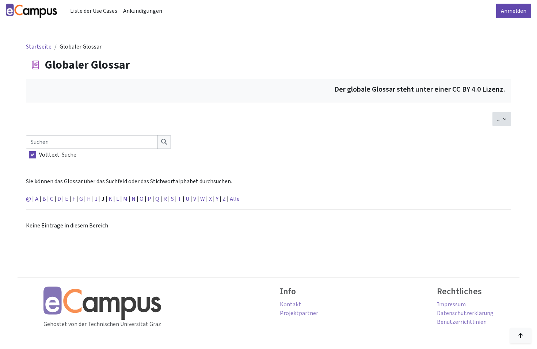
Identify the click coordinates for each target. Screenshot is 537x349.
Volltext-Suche (57, 155)
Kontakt (290, 304)
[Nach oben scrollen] (520, 335)
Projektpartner (299, 313)
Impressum (451, 304)
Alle (235, 199)
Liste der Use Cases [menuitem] (93, 11)
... (504, 119)
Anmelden (513, 11)
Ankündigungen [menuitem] (142, 11)
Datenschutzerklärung (465, 313)
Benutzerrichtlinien (462, 322)
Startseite (39, 47)
